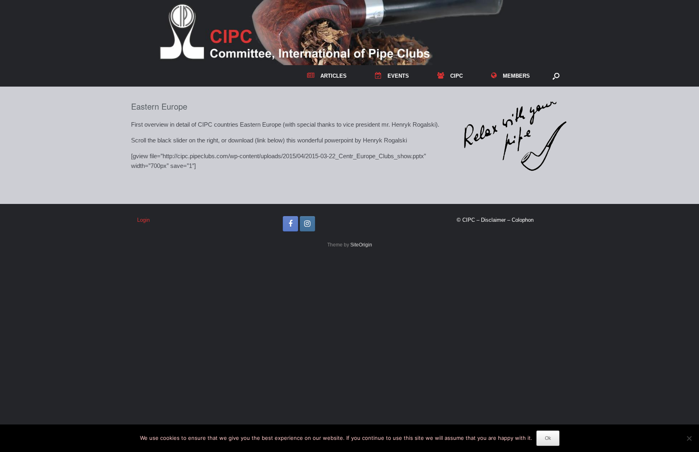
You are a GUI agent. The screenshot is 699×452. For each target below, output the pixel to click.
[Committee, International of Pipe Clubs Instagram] (307, 223)
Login (143, 220)
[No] (689, 438)
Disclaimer (493, 220)
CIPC (456, 76)
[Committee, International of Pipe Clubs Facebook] (290, 223)
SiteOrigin (361, 244)
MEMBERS (516, 76)
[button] (556, 76)
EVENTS (398, 76)
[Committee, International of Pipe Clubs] (349, 32)
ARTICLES (333, 76)
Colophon (523, 220)
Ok (548, 438)
